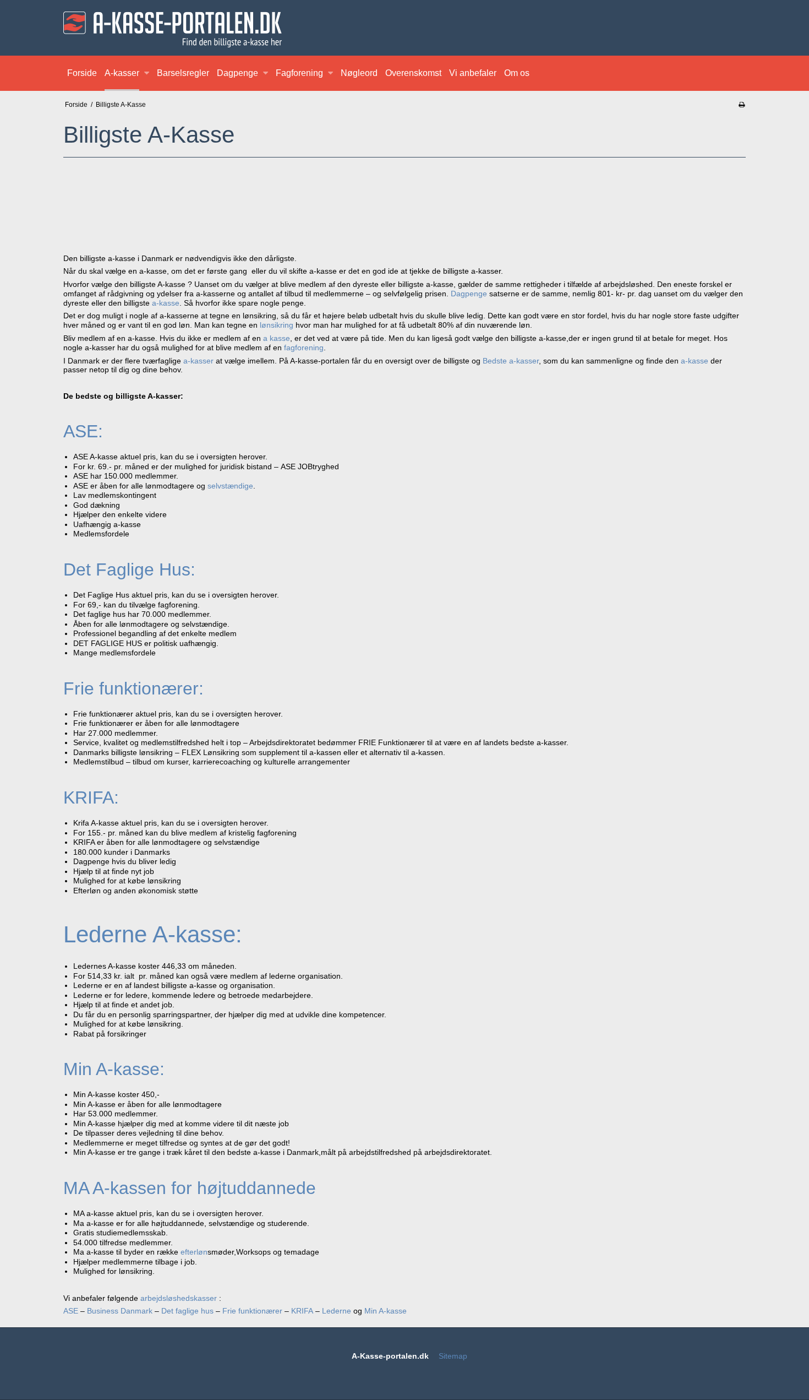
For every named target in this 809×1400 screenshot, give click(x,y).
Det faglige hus (187, 1310)
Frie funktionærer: (133, 688)
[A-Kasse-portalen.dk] (404, 29)
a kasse (276, 338)
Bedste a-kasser (511, 360)
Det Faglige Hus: (129, 569)
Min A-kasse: (114, 1069)
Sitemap (453, 1356)
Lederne (336, 1310)
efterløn (194, 1251)
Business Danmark (119, 1310)
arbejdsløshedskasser (178, 1298)
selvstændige (230, 485)
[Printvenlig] (741, 104)
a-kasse (165, 303)
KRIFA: (91, 797)
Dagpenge (469, 293)
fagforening (304, 347)
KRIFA (302, 1310)
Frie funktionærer (252, 1310)
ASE (70, 1310)
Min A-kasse (385, 1310)
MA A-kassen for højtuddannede (189, 1188)
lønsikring (276, 325)
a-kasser (198, 360)
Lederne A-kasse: (152, 934)
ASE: (83, 431)
